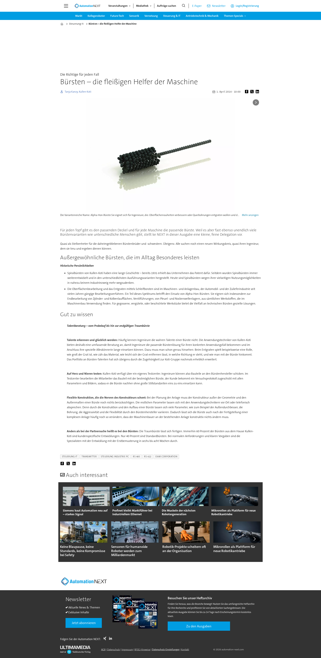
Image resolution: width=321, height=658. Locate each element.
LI (111, 638)
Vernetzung (151, 16)
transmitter (89, 456)
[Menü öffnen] (66, 6)
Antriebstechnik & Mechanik (202, 16)
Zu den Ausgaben (198, 626)
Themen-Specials (233, 16)
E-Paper (197, 6)
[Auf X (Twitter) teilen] (252, 91)
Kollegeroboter (96, 16)
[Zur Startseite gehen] (87, 5)
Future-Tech (117, 16)
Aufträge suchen (166, 6)
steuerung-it (70, 456)
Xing (105, 638)
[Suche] (183, 6)
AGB (103, 649)
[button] (66, 539)
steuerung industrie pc (115, 456)
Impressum (127, 649)
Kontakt (185, 649)
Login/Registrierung (247, 6)
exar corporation (166, 456)
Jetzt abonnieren (84, 623)
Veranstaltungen (118, 6)
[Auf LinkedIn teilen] (257, 91)
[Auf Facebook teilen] (247, 91)
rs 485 (136, 456)
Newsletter (219, 6)
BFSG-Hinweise (142, 649)
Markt (78, 16)
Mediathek (142, 6)
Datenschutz (113, 649)
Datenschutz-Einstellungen (165, 649)
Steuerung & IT (171, 16)
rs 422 (147, 456)
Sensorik (134, 16)
